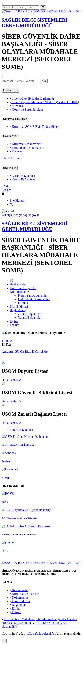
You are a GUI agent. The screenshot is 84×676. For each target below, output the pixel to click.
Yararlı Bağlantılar (23, 179)
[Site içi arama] (11, 204)
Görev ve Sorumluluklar (27, 109)
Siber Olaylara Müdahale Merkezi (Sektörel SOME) (45, 102)
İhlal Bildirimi (11, 158)
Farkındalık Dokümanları (27, 147)
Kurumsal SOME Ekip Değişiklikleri (35, 126)
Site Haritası (17, 200)
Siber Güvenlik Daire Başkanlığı (32, 98)
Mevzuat (17, 105)
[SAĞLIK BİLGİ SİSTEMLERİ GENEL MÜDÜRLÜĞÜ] (41, 11)
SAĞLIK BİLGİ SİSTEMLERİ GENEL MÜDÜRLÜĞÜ (34, 22)
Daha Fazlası (10, 380)
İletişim (6, 190)
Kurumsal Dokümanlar (26, 144)
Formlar (16, 151)
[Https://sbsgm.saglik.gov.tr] (20, 215)
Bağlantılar (9, 167)
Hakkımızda (10, 90)
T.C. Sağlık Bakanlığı (40, 633)
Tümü (6, 340)
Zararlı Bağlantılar (23, 175)
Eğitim (6, 186)
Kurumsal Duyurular (15, 118)
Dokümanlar (10, 136)
